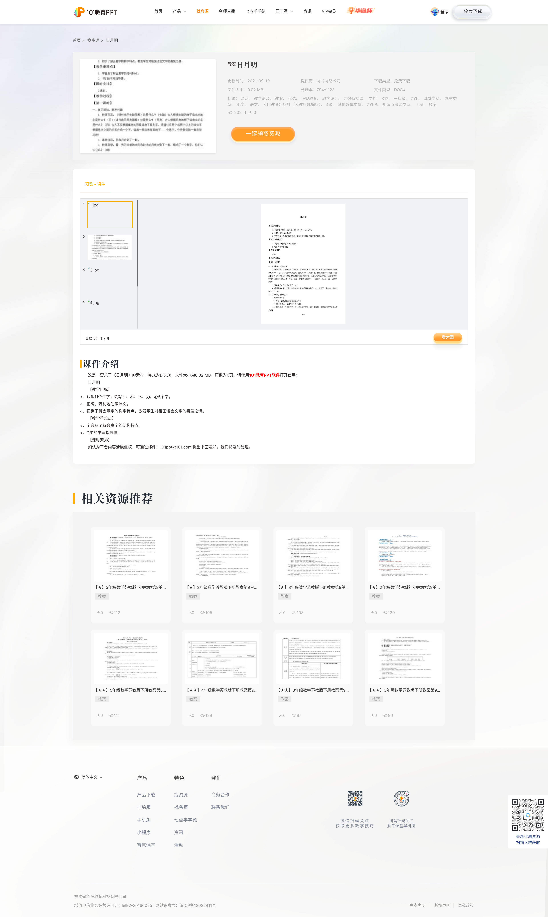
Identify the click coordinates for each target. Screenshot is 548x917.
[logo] (95, 12)
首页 (77, 40)
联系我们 (220, 807)
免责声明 (418, 905)
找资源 (93, 40)
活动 (178, 845)
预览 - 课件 (95, 184)
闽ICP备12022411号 (198, 905)
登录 (444, 11)
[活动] (361, 12)
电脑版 (144, 807)
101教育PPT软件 (264, 375)
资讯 (178, 832)
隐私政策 (466, 905)
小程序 (144, 832)
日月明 (112, 40)
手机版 (144, 820)
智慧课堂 (146, 845)
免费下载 (473, 11)
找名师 (181, 807)
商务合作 (220, 795)
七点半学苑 (185, 820)
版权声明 (442, 905)
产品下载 (146, 795)
